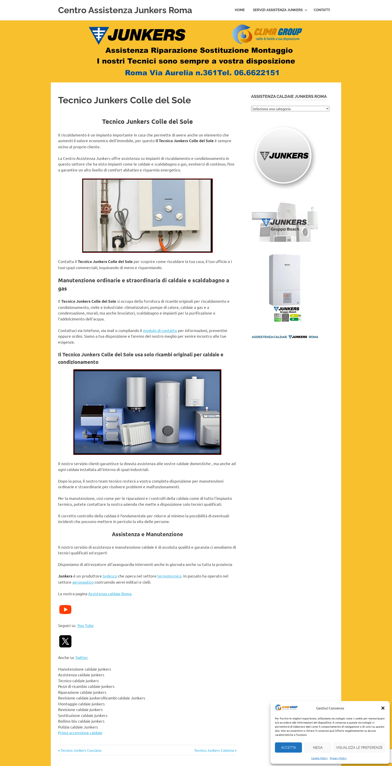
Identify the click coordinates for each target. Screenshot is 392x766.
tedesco (110, 575)
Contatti (322, 10)
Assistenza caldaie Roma (110, 593)
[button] (383, 708)
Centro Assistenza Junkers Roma (125, 10)
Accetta (288, 748)
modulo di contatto (160, 330)
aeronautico (83, 582)
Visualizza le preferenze (359, 748)
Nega (318, 748)
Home (240, 10)
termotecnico (169, 575)
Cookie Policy (319, 758)
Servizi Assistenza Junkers (278, 10)
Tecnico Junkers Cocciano (80, 750)
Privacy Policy (338, 758)
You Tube (85, 625)
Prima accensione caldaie (80, 732)
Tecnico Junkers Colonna (214, 750)
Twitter (81, 657)
